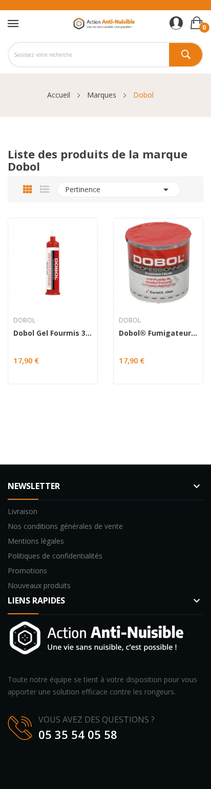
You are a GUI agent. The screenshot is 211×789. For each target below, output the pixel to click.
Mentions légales (36, 541)
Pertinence (118, 189)
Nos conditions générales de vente (65, 526)
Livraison (22, 511)
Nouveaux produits (39, 585)
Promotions (27, 570)
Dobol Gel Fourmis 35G (52, 333)
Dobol (24, 320)
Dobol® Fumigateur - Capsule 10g (158, 333)
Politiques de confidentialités (55, 556)
